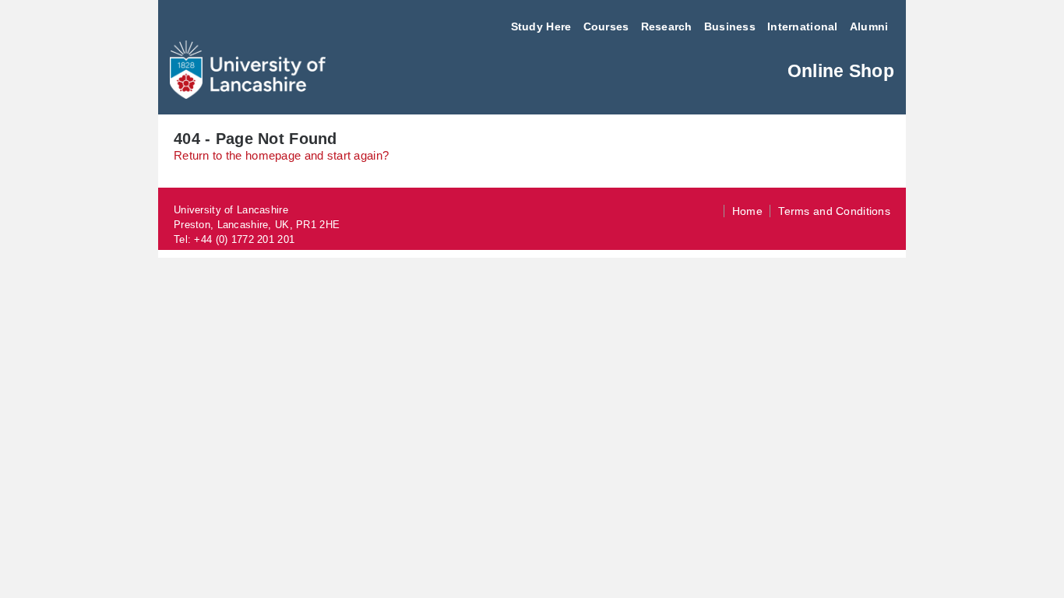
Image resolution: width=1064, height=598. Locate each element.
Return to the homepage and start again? (281, 155)
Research (666, 26)
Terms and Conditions (834, 211)
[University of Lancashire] (248, 94)
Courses (606, 26)
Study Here (541, 26)
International (802, 26)
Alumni (869, 26)
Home (747, 211)
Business (730, 26)
